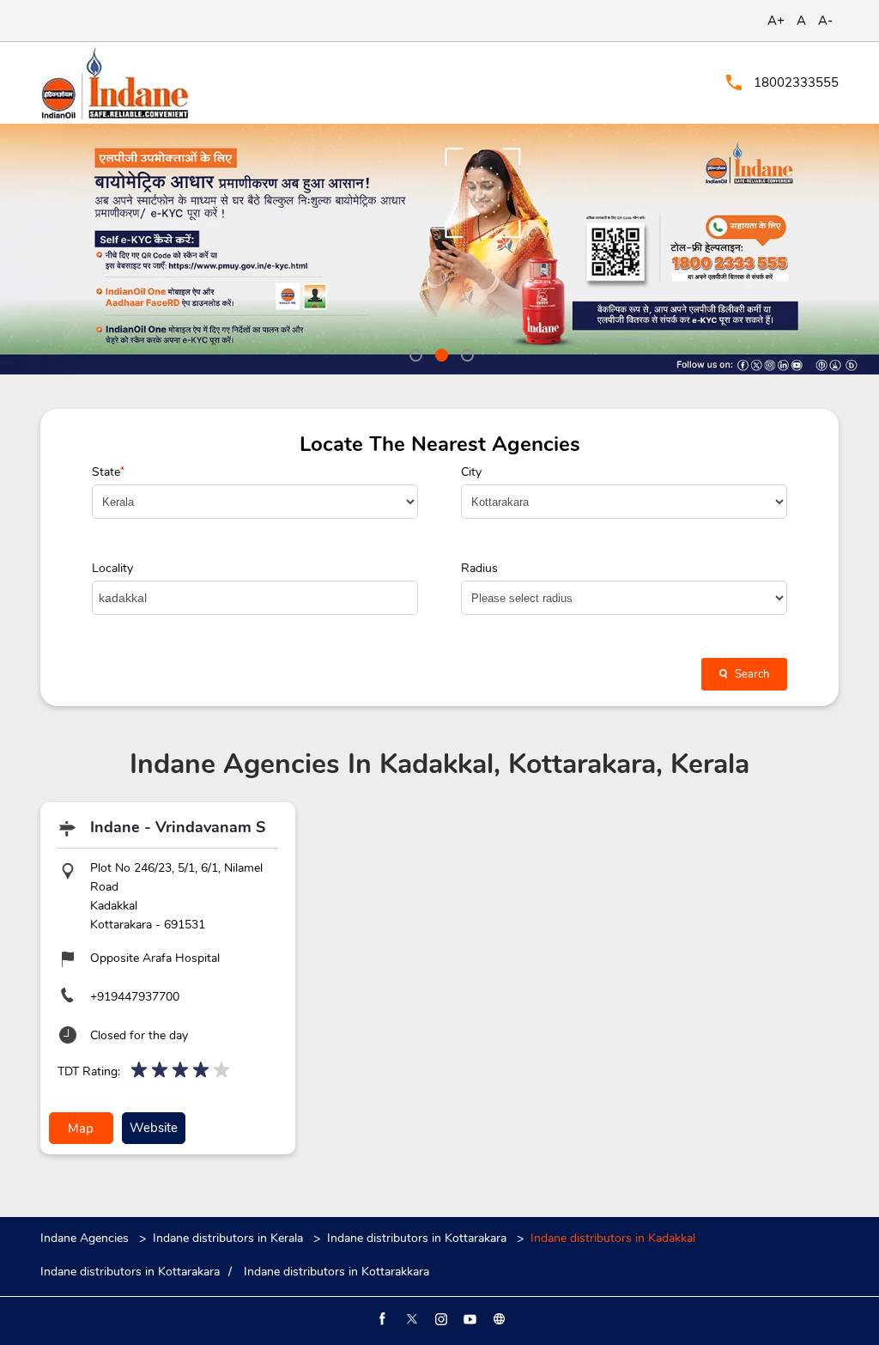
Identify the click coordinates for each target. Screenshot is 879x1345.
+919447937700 (134, 997)
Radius (479, 568)
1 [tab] (413, 353)
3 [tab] (465, 353)
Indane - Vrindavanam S (177, 827)
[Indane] (114, 82)
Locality (112, 568)
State (108, 472)
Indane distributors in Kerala (228, 1238)
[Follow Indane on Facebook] (381, 1319)
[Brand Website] (498, 1319)
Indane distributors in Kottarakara (416, 1238)
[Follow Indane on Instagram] (439, 1319)
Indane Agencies (86, 1238)
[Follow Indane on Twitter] (410, 1319)
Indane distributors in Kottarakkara (336, 1272)
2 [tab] (439, 353)
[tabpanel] (439, 249)
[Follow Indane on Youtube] (469, 1319)
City (471, 472)
